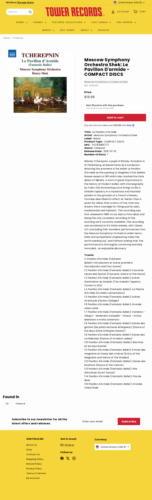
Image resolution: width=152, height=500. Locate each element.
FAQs (29, 449)
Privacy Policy (34, 468)
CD (7, 403)
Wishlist (104, 30)
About (85, 30)
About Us (31, 444)
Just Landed (100, 22)
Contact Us (33, 454)
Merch (47, 30)
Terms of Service (36, 473)
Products (18, 38)
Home (7, 38)
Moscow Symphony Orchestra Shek (106, 81)
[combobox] (20, 12)
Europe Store (26, 2)
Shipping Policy (34, 459)
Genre (20, 22)
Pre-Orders (125, 22)
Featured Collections (67, 22)
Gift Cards (67, 30)
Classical (20, 403)
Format (38, 22)
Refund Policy (34, 463)
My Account (33, 478)
